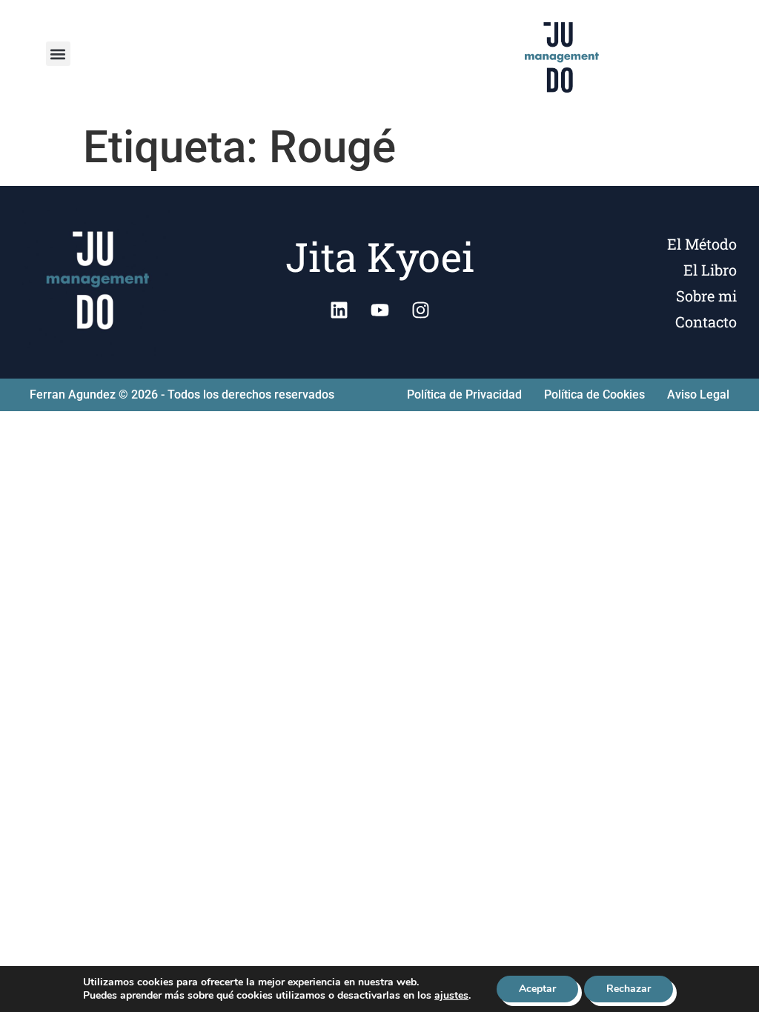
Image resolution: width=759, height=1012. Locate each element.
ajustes (451, 995)
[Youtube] (379, 309)
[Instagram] (420, 309)
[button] (58, 53)
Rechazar (628, 989)
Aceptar (537, 989)
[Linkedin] (338, 309)
